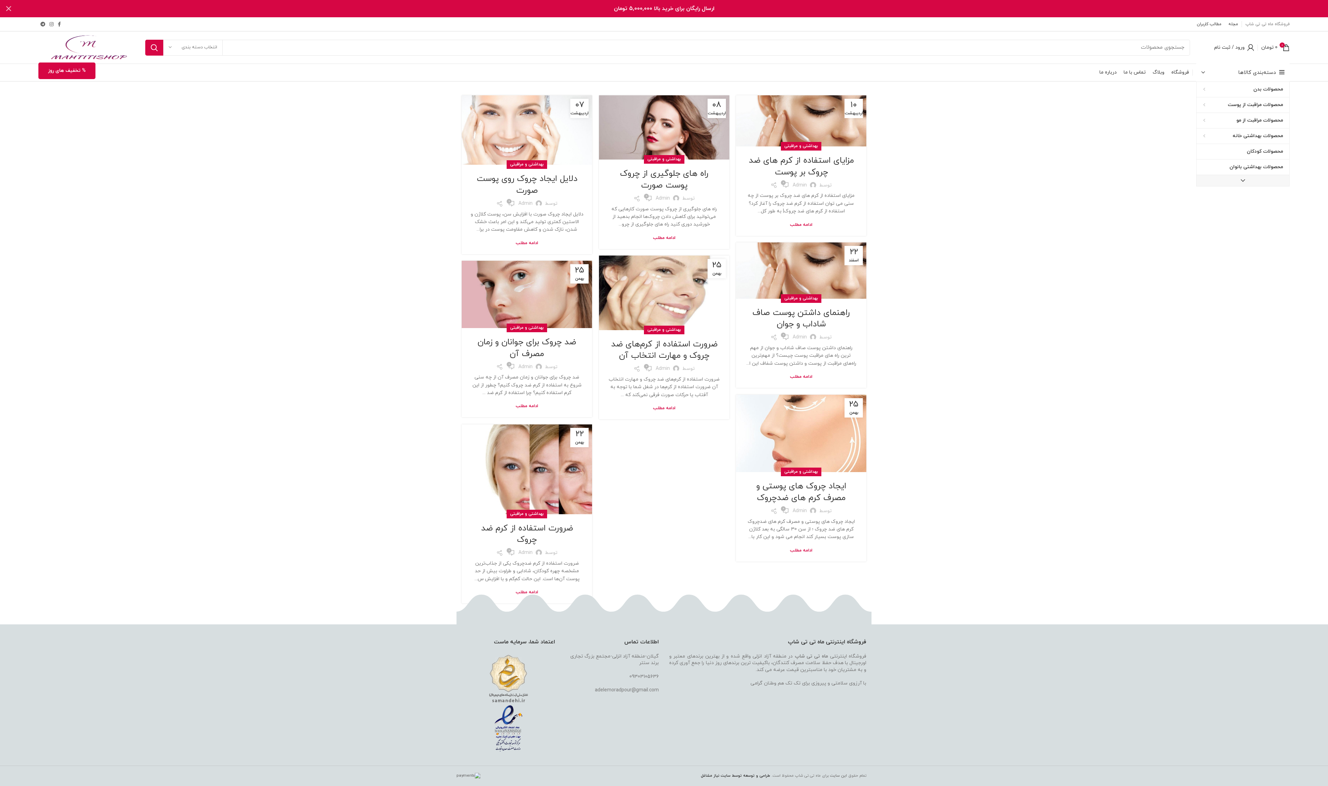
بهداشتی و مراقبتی (801, 146)
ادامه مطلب (801, 225)
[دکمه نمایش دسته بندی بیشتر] (1243, 180)
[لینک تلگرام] (42, 24)
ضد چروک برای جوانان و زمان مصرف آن (527, 348)
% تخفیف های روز (67, 70)
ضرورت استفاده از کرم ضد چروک (527, 534)
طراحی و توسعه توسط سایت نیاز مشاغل (735, 775)
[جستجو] (154, 48)
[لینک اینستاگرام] (51, 24)
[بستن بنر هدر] (8, 8)
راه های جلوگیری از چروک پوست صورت (664, 179)
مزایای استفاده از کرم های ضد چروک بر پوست (801, 166)
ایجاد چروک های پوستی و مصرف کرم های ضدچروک (801, 492)
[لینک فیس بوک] (59, 24)
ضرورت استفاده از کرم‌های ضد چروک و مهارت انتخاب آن (664, 350)
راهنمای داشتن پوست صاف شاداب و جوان (801, 318)
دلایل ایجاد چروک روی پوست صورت (527, 184)
